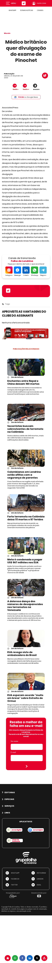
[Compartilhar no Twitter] (37, 958)
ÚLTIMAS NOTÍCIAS (26, 10)
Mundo (7, 33)
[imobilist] (8, 958)
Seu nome (14, 741)
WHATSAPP (12, 10)
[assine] (44, 958)
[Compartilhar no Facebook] (22, 958)
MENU (13, 3)
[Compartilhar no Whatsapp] (15, 958)
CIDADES (40, 10)
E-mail (13, 752)
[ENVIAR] (26, 766)
